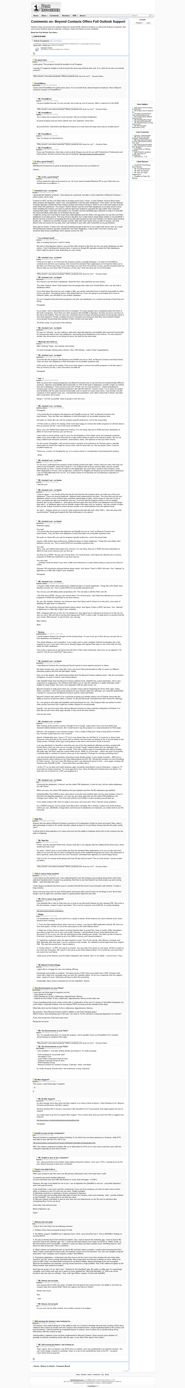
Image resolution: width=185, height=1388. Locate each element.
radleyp (38, 462)
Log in (148, 23)
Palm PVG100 (139, 152)
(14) (139, 109)
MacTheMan (36, 990)
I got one (137, 135)
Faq (102, 1374)
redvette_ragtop (41, 408)
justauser (39, 492)
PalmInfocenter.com (76, 1380)
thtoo (38, 916)
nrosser (35, 192)
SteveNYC (35, 875)
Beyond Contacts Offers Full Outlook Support (90, 21)
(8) (150, 120)
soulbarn (39, 1282)
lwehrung (39, 900)
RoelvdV (39, 149)
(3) (148, 115)
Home (35, 16)
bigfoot (34, 163)
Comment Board (63, 1366)
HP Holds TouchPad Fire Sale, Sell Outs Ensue (141, 114)
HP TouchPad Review (141, 120)
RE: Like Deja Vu (140, 153)
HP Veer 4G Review (141, 121)
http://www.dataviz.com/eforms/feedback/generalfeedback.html (58, 1120)
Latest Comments (142, 132)
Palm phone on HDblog (142, 149)
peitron (34, 61)
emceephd (39, 663)
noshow (35, 820)
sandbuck (39, 329)
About (81, 16)
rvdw (34, 1135)
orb (37, 1305)
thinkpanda (36, 85)
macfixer (35, 1081)
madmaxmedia (41, 634)
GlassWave (92, 1386)
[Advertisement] (108, 7)
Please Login (37, 45)
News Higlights (142, 104)
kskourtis (35, 1323)
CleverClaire (36, 1171)
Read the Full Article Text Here (44, 32)
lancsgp (39, 966)
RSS (73, 16)
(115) (140, 118)
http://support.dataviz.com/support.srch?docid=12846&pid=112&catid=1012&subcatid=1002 (64, 1143)
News (43, 16)
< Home (36, 1366)
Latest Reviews (142, 162)
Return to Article (48, 1366)
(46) (149, 121)
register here (46, 45)
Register (139, 23)
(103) (142, 127)
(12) (139, 124)
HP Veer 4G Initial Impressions (139, 126)
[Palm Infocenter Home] (46, 12)
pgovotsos (39, 279)
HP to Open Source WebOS (143, 111)
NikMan (38, 114)
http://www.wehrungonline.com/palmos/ (50, 911)
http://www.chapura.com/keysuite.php (92, 154)
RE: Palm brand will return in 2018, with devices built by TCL (142, 141)
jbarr (37, 782)
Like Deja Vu (138, 156)
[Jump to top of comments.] (33, 1360)
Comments (54, 16)
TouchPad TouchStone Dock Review (141, 166)
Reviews (65, 16)
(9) (133, 112)
